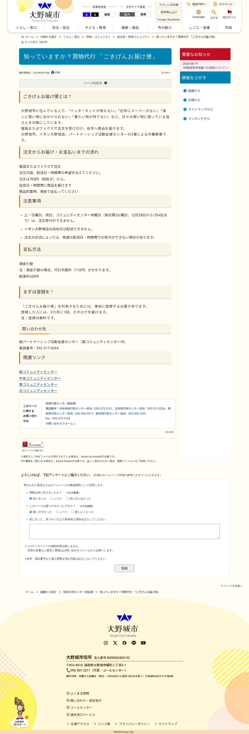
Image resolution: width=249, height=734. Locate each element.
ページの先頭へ (233, 585)
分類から (194, 100)
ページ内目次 (92, 83)
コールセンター (81, 708)
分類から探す (48, 37)
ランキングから (199, 119)
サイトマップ (168, 724)
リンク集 (104, 724)
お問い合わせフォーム (60, 423)
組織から (194, 91)
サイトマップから (200, 109)
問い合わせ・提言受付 (86, 701)
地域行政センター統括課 (78, 592)
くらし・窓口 (71, 37)
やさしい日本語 (168, 5)
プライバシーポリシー (134, 724)
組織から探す (48, 592)
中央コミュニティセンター (40, 378)
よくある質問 (79, 693)
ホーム (29, 37)
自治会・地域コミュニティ (133, 37)
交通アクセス (80, 724)
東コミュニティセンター (38, 385)
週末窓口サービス (82, 715)
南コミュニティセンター (38, 372)
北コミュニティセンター (38, 391)
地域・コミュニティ (98, 37)
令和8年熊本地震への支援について (204, 68)
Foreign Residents (168, 19)
